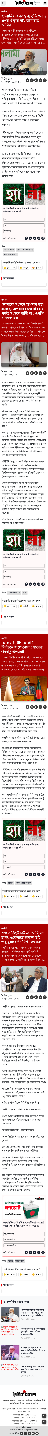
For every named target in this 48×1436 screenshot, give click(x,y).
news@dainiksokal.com (24, 1417)
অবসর (10, 1261)
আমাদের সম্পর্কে (9, 1400)
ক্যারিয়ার (29, 1400)
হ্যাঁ (5, 219)
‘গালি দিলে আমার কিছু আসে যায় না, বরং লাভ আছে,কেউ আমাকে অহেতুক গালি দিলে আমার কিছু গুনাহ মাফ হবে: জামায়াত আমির (32, 1313)
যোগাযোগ (20, 1400)
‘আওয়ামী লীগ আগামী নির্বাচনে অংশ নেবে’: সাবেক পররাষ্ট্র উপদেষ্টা (22, 647)
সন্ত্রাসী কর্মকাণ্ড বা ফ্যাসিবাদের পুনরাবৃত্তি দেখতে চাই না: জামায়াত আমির (33, 1332)
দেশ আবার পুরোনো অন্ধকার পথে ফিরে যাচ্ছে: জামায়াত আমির (32, 1369)
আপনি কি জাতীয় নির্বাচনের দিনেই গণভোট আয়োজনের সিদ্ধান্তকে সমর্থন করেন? (23, 1224)
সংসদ (25, 592)
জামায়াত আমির (9, 249)
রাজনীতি (4, 11)
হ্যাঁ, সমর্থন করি (9, 1234)
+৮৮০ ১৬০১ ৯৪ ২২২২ (28, 1415)
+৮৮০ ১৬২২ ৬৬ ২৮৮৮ (27, 1421)
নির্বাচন (10, 883)
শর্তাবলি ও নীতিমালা (17, 1403)
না (5, 225)
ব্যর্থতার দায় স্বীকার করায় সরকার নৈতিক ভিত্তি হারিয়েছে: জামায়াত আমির (33, 1351)
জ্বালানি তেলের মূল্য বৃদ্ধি (25, 249)
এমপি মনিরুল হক (14, 592)
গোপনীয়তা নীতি (39, 1400)
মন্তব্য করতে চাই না (10, 1245)
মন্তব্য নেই (7, 231)
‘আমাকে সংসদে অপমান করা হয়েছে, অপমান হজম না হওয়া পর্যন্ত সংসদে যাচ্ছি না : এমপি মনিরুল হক (23, 311)
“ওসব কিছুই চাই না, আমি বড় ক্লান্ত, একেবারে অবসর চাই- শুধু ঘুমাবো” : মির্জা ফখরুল (22, 937)
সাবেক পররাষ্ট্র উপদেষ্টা (23, 883)
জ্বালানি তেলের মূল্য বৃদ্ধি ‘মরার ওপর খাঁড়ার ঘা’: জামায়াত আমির (24, 20)
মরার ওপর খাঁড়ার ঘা (10, 254)
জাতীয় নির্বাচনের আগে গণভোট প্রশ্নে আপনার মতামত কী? (21, 210)
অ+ (44, 1416)
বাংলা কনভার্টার (32, 1403)
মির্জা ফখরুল (19, 1261)
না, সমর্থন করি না (9, 1239)
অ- (44, 1422)
